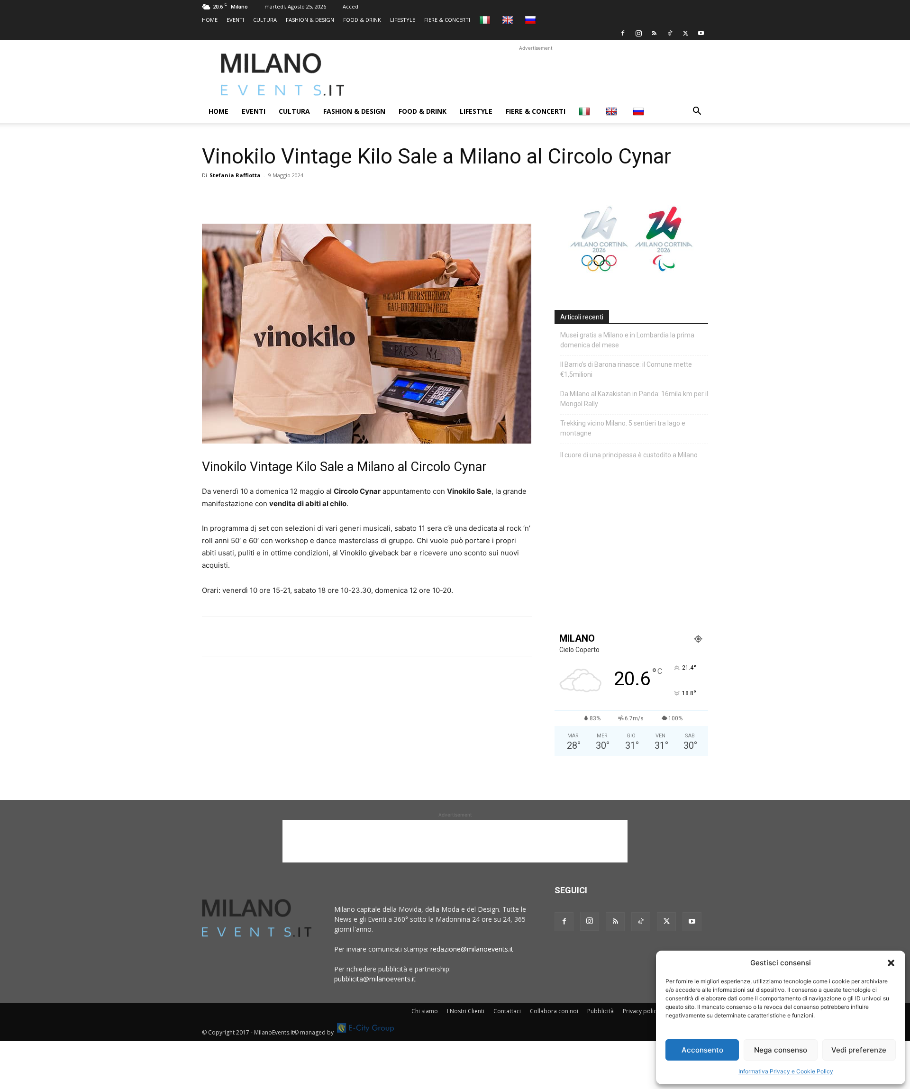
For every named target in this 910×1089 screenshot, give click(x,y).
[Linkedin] (276, 196)
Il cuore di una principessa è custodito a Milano (629, 455)
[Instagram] (638, 33)
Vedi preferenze (858, 1049)
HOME (210, 19)
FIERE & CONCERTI (447, 19)
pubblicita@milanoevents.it (375, 978)
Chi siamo (424, 1011)
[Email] (298, 196)
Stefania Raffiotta (235, 175)
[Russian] (531, 20)
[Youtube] (701, 33)
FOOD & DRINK (362, 19)
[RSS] (654, 33)
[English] (509, 20)
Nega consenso (780, 1049)
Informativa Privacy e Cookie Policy (785, 1071)
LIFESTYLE (402, 19)
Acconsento (702, 1049)
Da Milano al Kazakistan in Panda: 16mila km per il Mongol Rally (634, 399)
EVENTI (235, 19)
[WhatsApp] (255, 196)
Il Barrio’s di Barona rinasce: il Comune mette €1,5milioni (626, 369)
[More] (321, 196)
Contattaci (507, 1011)
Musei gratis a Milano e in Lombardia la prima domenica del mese (627, 340)
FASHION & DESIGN (310, 19)
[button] (891, 963)
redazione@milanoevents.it (471, 948)
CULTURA (265, 19)
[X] (685, 33)
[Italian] (486, 20)
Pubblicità (600, 1011)
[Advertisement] (535, 74)
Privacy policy (641, 1011)
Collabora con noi (554, 1011)
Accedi (351, 6)
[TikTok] (670, 33)
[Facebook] (623, 33)
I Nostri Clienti (465, 1011)
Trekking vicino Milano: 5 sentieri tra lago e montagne (622, 428)
